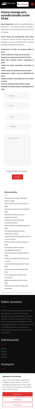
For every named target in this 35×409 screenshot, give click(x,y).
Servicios (4, 351)
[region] (17, 391)
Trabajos (4, 354)
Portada (3, 349)
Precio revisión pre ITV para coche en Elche (15, 55)
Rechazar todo (17, 405)
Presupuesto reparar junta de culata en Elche (16, 57)
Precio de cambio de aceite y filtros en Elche (15, 84)
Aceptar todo (17, 394)
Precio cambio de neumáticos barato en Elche (16, 71)
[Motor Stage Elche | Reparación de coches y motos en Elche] (8, 3)
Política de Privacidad (20, 171)
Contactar (4, 357)
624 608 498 (24, 4)
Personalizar (17, 399)
